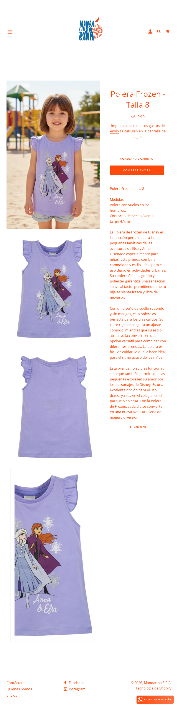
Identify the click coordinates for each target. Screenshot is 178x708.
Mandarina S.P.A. (157, 682)
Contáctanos (17, 682)
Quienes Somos (19, 689)
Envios (12, 695)
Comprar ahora (136, 170)
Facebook (76, 682)
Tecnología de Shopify (153, 688)
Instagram (77, 689)
